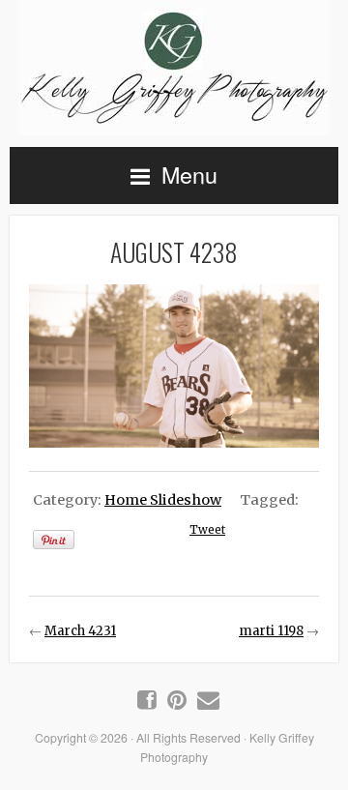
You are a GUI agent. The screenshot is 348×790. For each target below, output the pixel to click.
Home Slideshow (162, 500)
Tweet (207, 530)
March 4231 (80, 631)
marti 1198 (271, 631)
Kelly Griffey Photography (174, 67)
